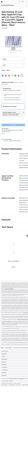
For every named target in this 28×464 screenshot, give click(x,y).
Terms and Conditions (9, 288)
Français (11, 380)
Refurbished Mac (8, 347)
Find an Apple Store (13, 378)
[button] (19, 1)
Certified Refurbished (7, 5)
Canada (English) (5, 380)
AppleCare (22, 185)
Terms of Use (18, 384)
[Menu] (26, 1)
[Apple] (2, 347)
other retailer (21, 378)
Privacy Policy (4, 384)
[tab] (10, 52)
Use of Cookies (12, 384)
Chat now (6, 140)
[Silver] (22, 75)
